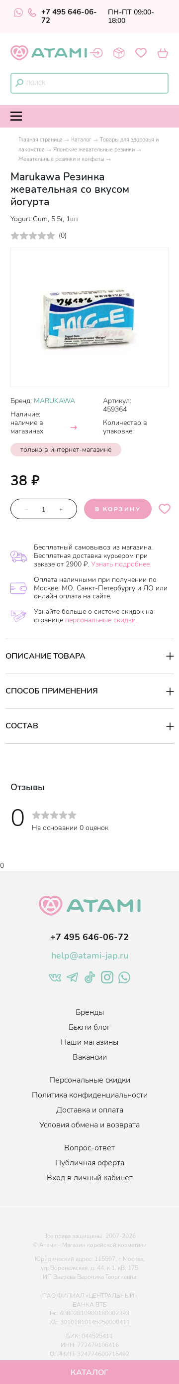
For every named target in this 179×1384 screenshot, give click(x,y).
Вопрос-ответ (89, 1147)
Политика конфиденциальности (90, 1095)
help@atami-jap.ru (89, 956)
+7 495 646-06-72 (69, 16)
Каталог (81, 139)
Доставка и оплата (89, 1110)
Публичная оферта (89, 1162)
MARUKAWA (54, 401)
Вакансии (90, 1057)
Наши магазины (89, 1042)
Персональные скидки (89, 1080)
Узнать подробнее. (121, 564)
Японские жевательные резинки (94, 149)
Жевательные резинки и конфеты (61, 159)
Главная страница (40, 139)
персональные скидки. (101, 620)
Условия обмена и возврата (89, 1124)
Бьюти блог (89, 1027)
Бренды (90, 1012)
